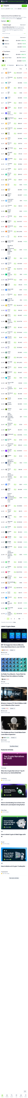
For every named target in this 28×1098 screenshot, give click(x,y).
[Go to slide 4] (25, 33)
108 (19, 618)
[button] (14, 746)
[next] (23, 618)
